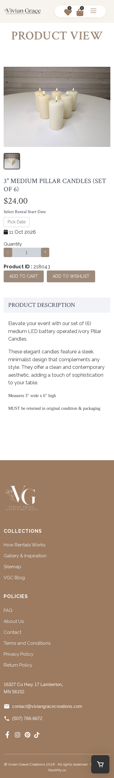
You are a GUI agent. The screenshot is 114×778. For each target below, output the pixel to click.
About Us (14, 621)
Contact (12, 632)
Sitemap (12, 566)
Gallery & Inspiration (25, 556)
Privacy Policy (18, 654)
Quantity (13, 244)
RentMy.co (57, 770)
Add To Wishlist (71, 276)
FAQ (8, 610)
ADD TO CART (23, 276)
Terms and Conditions (27, 643)
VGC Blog (14, 577)
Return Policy (18, 665)
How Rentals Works (24, 545)
